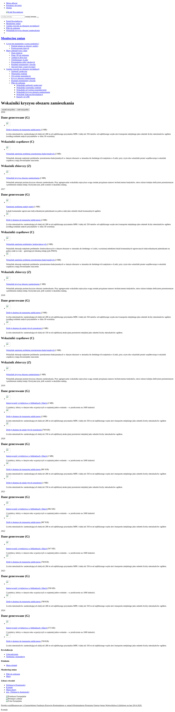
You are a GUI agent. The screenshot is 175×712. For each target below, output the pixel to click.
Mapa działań (11, 665)
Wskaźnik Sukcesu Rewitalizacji (29, 94)
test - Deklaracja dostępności (17, 692)
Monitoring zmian (13, 23)
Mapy (8, 676)
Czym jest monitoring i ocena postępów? (22, 44)
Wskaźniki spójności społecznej (29, 85)
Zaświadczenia (12, 654)
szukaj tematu (30, 17)
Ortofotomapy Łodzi (19, 60)
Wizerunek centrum (19, 74)
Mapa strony (11, 690)
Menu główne (11, 3)
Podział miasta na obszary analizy (24, 46)
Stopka (9, 8)
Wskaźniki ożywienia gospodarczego (31, 90)
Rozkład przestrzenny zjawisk (23, 64)
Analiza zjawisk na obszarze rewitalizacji (22, 26)
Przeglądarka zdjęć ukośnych (23, 62)
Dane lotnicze (16, 53)
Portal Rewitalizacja (14, 21)
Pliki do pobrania (13, 28)
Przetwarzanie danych (20, 48)
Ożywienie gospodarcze (21, 76)
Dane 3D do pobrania (20, 55)
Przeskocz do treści (14, 5)
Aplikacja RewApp (19, 57)
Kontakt (9, 687)
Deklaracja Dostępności (15, 685)
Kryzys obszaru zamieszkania (23, 78)
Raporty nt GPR (23, 97)
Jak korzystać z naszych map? (23, 67)
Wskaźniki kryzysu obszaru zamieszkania (23, 30)
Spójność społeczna (19, 71)
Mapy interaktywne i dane (16, 51)
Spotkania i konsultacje (15, 657)
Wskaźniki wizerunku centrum (28, 87)
